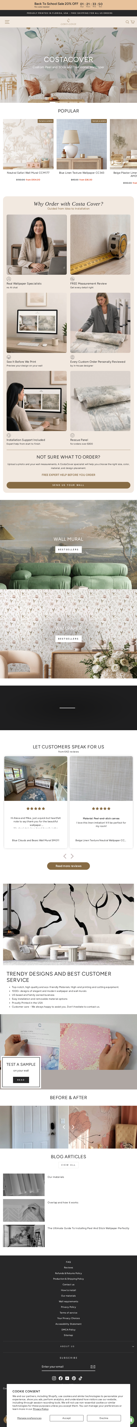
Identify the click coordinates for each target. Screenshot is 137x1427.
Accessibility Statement (68, 1324)
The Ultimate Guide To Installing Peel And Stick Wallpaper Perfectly (88, 1228)
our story (68, 714)
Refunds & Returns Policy (68, 1273)
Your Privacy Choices (68, 1318)
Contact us (68, 1284)
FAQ (68, 1262)
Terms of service (68, 1312)
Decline (104, 1418)
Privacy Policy (41, 1409)
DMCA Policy (69, 1329)
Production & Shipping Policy (68, 1278)
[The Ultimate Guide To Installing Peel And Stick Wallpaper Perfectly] (24, 1236)
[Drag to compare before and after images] (68, 1127)
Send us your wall (68, 485)
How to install (68, 1290)
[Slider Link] (68, 65)
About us (67, 1346)
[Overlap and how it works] (24, 1210)
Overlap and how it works (63, 1202)
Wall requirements (68, 1301)
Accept (66, 1418)
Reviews (68, 1267)
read (21, 1080)
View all (68, 1165)
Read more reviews (69, 866)
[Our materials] (24, 1185)
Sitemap (68, 1335)
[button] (128, 22)
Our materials (56, 1177)
